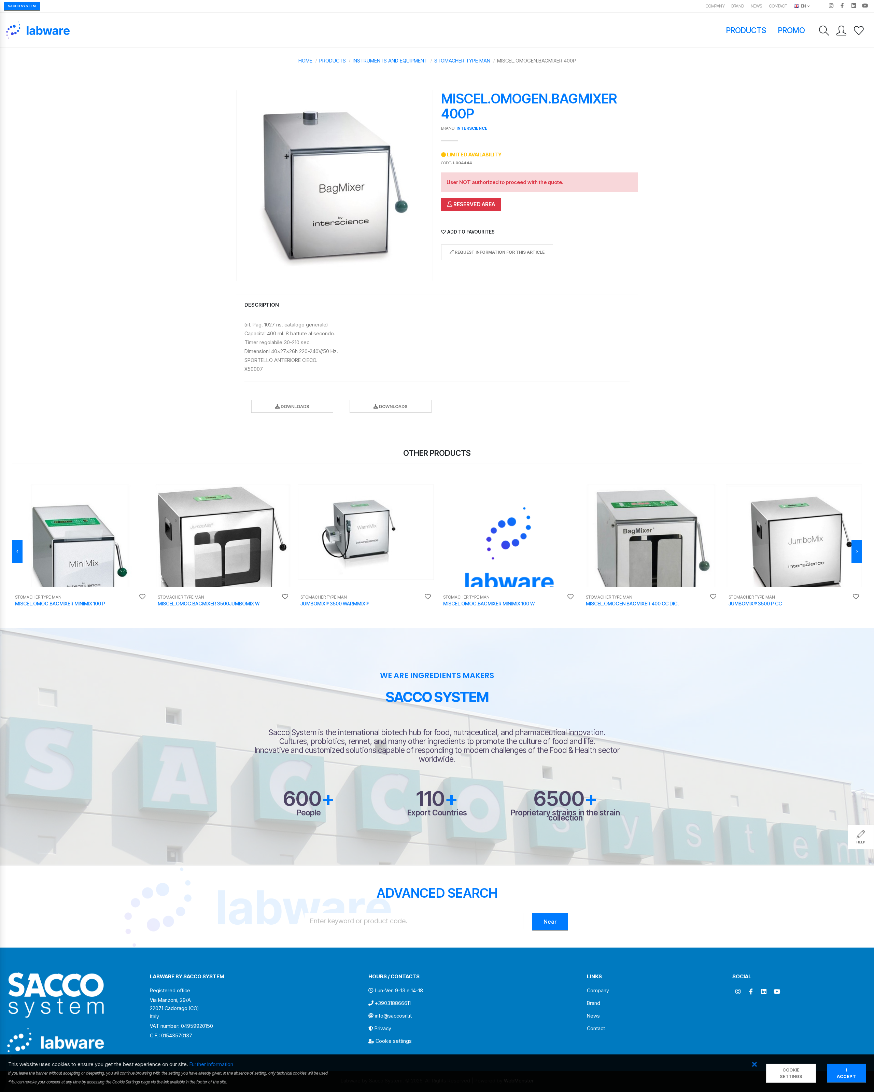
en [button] (803, 6)
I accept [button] (846, 1073)
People (309, 812)
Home (305, 60)
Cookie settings (394, 1041)
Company (715, 6)
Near (550, 921)
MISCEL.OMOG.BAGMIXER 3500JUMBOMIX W (208, 603)
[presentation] (17, 551)
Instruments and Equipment (390, 60)
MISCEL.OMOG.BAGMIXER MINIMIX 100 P (60, 603)
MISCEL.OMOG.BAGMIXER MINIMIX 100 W (489, 603)
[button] (754, 1065)
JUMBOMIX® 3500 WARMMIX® (334, 603)
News (756, 6)
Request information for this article (499, 252)
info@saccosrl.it (393, 1015)
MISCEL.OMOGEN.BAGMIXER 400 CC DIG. (632, 603)
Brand (737, 6)
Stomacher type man (462, 60)
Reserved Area (473, 204)
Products (746, 30)
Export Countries (437, 812)
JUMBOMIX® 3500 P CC (755, 603)
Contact (778, 6)
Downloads (294, 406)
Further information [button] (211, 1064)
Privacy (383, 1028)
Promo (791, 30)
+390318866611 (393, 1003)
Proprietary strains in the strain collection (565, 815)
